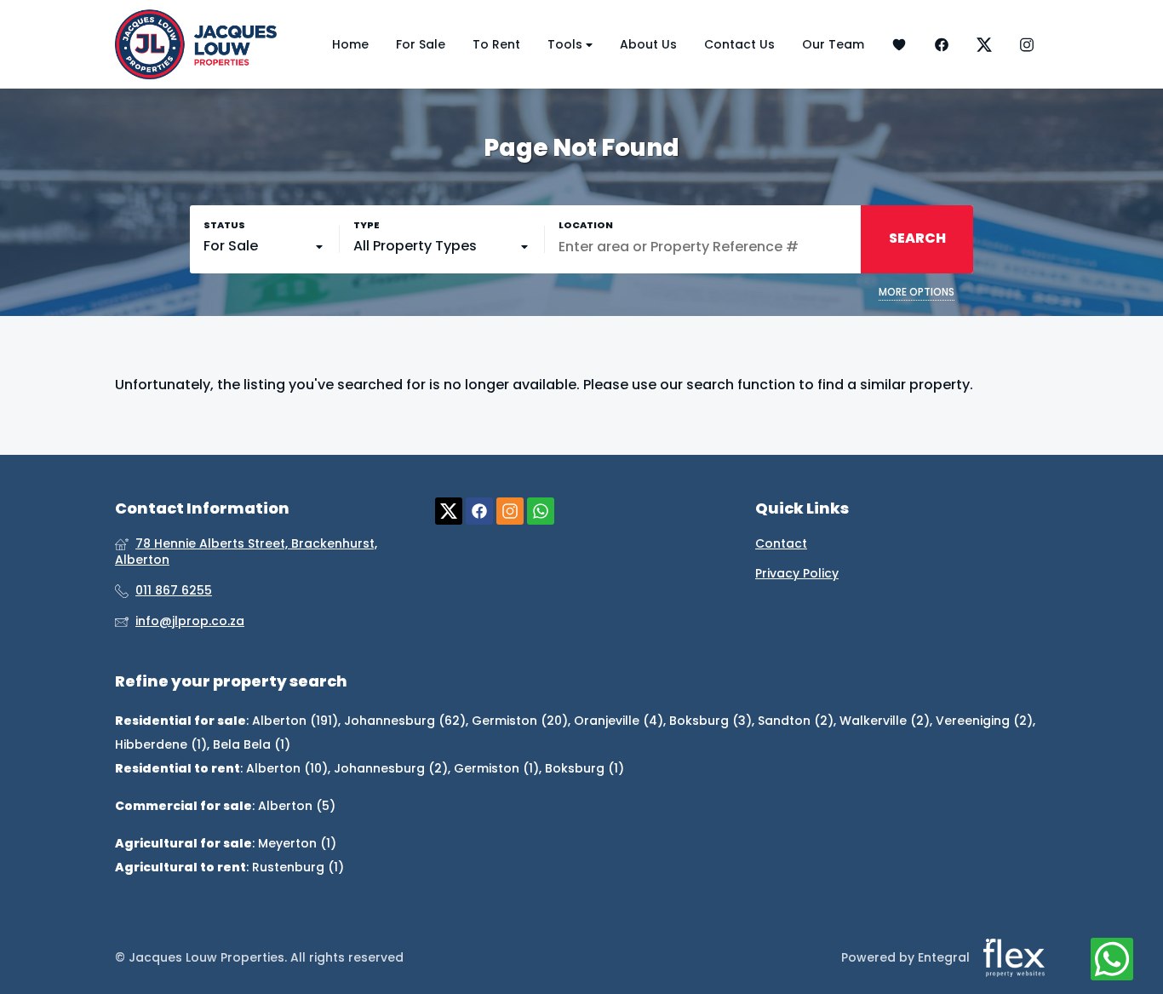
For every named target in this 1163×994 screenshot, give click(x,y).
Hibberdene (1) (161, 744)
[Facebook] (941, 45)
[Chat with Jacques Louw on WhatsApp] (1112, 960)
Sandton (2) (796, 720)
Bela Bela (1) (251, 744)
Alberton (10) (287, 768)
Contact (781, 544)
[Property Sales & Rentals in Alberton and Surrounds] (196, 44)
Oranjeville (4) (618, 720)
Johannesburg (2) (391, 768)
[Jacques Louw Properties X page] (448, 511)
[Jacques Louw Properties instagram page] (510, 511)
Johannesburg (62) (405, 720)
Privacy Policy (797, 574)
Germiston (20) (520, 720)
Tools (566, 44)
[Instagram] (1026, 45)
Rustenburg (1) (298, 867)
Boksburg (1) (584, 768)
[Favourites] (899, 45)
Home (350, 44)
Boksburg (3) (710, 720)
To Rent (496, 44)
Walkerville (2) (884, 720)
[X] (984, 45)
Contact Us (739, 44)
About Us (648, 44)
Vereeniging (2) (984, 720)
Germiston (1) (496, 768)
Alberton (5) (296, 805)
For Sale (420, 44)
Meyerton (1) (297, 843)
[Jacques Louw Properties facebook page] (479, 511)
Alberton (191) (295, 720)
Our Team (833, 44)
